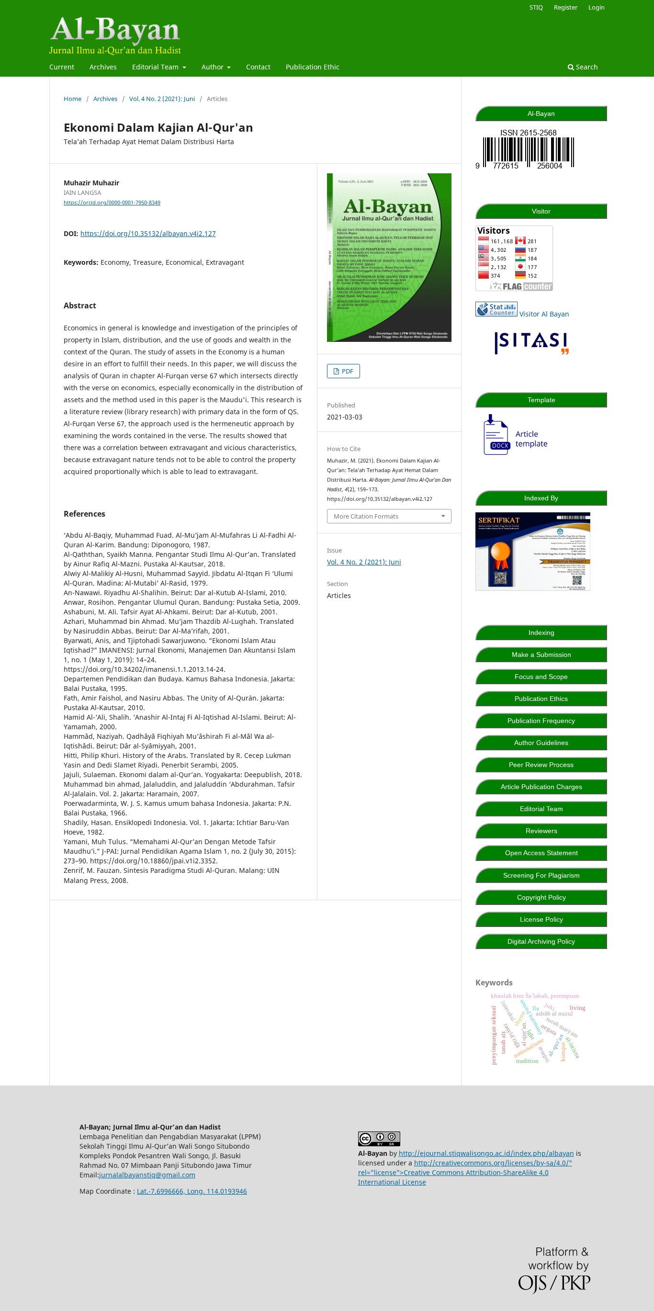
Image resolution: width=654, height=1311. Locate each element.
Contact (258, 66)
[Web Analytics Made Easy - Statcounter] (496, 313)
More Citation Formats (366, 516)
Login (596, 7)
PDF (346, 371)
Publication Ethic (312, 66)
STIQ (536, 7)
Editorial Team (156, 66)
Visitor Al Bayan (544, 313)
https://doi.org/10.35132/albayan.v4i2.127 (148, 233)
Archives (103, 66)
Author (214, 66)
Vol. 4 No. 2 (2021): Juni (162, 98)
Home (72, 98)
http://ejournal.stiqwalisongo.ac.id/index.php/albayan (486, 1153)
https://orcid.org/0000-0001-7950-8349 (112, 202)
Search (586, 66)
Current (61, 66)
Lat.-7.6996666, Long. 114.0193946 (192, 1191)
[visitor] (514, 288)
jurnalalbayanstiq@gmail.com (147, 1174)
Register (565, 7)
